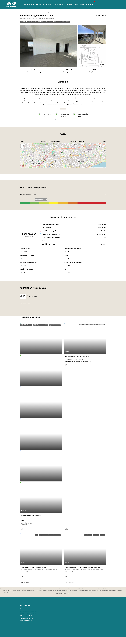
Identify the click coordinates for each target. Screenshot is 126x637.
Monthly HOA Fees (26, 269)
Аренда (48, 4)
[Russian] (94, 1)
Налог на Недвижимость (28, 262)
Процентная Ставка (27, 255)
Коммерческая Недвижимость (33, 12)
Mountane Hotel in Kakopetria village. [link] (31, 515)
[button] (63, 153)
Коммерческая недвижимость (36, 21)
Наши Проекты (55, 21)
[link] (41, 338)
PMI (65, 269)
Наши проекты (29, 4)
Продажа (39, 4)
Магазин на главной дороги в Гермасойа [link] (77, 356)
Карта (82, 4)
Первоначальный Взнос (72, 248)
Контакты (89, 4)
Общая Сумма (25, 248)
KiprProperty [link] (26, 528)
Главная (23, 12)
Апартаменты (23, 21)
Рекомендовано (65, 21)
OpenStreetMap (98, 167)
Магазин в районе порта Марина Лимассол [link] (33, 567)
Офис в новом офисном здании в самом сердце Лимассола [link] (82, 567)
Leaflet (91, 167)
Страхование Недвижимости (74, 262)
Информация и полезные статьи (66, 4)
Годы (66, 255)
